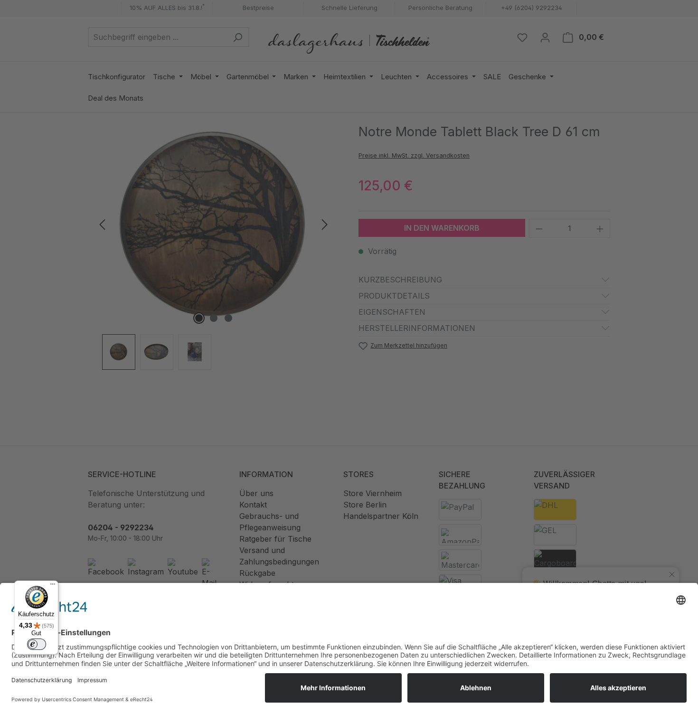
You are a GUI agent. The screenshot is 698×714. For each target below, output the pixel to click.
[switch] (36, 644)
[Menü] (52, 586)
